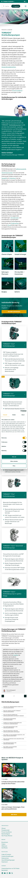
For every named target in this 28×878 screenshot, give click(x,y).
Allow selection (14, 461)
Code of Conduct (6, 854)
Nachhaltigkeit (6, 834)
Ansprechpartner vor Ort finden (10, 868)
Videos (3, 844)
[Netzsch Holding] (2, 1)
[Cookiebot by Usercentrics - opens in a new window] (20, 411)
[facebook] (9, 873)
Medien (3, 839)
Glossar (4, 828)
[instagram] (7, 873)
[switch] (24, 442)
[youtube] (5, 873)
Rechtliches (5, 851)
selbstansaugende (21, 169)
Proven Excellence (17, 90)
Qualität (15, 655)
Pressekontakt (6, 830)
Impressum (5, 862)
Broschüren (5, 842)
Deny (14, 465)
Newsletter (5, 870)
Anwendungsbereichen (9, 67)
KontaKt (4, 865)
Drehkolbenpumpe (15, 125)
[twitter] (12, 873)
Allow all (14, 456)
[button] (3, 696)
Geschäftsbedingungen (8, 860)
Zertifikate (5, 848)
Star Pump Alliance (7, 835)
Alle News (14, 814)
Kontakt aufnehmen (14, 311)
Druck (9, 225)
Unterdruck (12, 178)
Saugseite (4, 178)
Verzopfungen (15, 217)
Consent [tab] (5, 414)
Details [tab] (14, 414)
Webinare (4, 846)
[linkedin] (2, 873)
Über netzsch (5, 825)
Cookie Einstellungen (8, 856)
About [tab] (22, 414)
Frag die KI (16, 6)
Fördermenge (15, 223)
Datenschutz (5, 858)
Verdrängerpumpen (7, 172)
